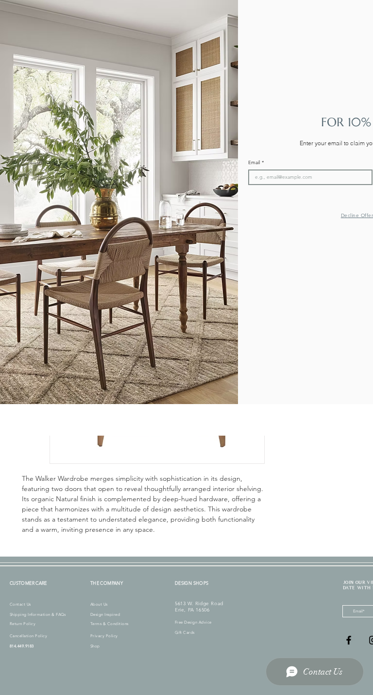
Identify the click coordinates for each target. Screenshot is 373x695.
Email (256, 163)
